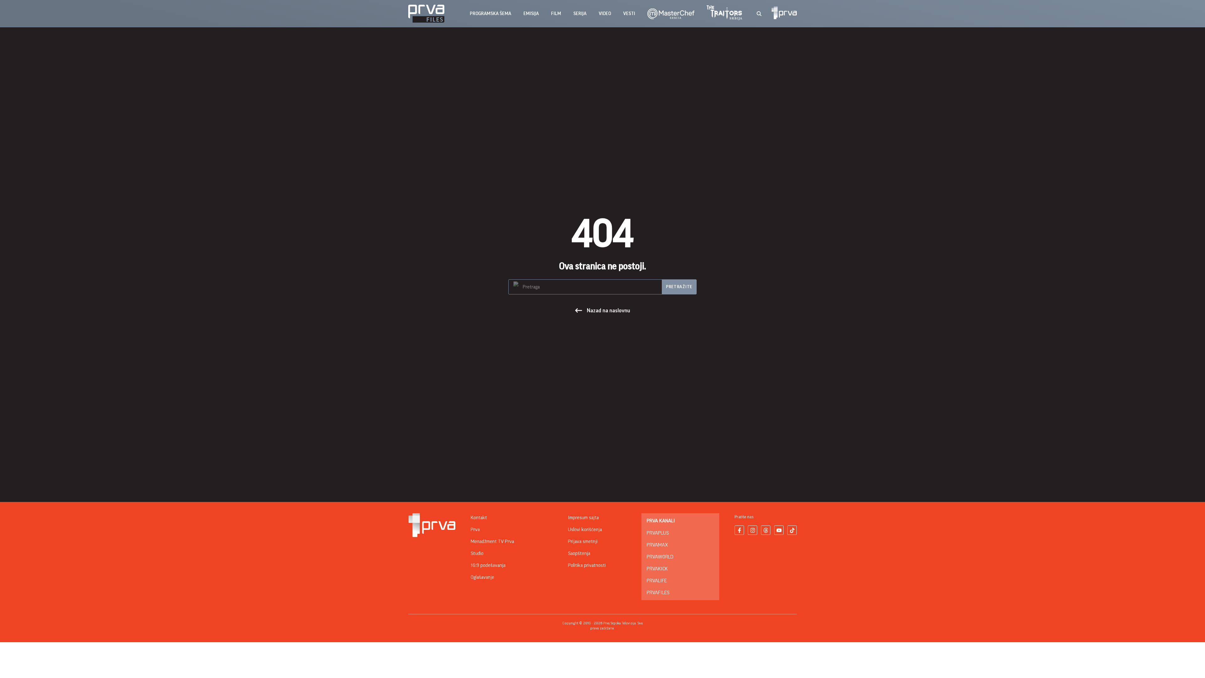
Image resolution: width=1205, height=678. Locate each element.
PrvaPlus (658, 532)
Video (605, 13)
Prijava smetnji (582, 541)
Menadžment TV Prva (492, 541)
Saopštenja (579, 553)
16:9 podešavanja (488, 565)
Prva (475, 529)
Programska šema (490, 13)
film (556, 13)
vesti (629, 13)
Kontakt (479, 517)
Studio (477, 553)
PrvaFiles (658, 592)
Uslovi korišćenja (585, 529)
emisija (531, 13)
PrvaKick (657, 568)
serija (579, 13)
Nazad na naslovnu (608, 310)
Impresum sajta (583, 517)
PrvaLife (657, 580)
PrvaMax (657, 544)
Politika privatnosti (587, 565)
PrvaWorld (660, 556)
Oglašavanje (482, 577)
